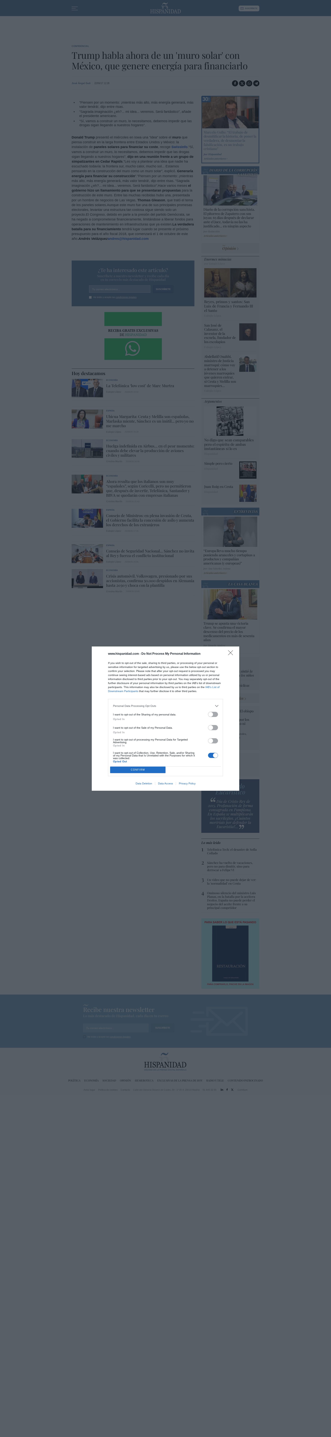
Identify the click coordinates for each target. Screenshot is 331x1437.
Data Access (165, 783)
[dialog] (165, 718)
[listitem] (165, 706)
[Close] (231, 654)
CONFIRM (138, 769)
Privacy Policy (187, 783)
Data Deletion (144, 783)
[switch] (213, 714)
